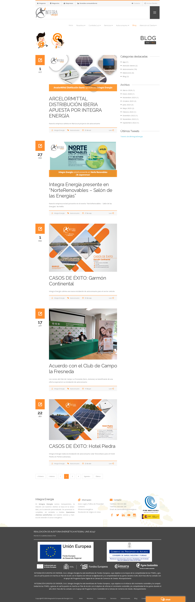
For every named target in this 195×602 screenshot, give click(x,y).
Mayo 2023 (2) (128, 108)
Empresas (69, 3)
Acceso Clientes (151, 3)
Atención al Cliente (147, 25)
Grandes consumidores (88, 3)
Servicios (108, 25)
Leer (110, 130)
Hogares (42, 3)
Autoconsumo (122, 25)
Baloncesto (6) (128, 73)
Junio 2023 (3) (128, 105)
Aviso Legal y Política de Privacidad (90, 504)
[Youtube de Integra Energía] (130, 515)
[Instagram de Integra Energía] (135, 515)
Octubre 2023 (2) (129, 101)
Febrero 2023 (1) (129, 112)
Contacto (136, 3)
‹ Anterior (52, 476)
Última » (98, 476)
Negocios (55, 3)
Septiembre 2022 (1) (131, 123)
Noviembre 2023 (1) (130, 97)
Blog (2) (126, 76)
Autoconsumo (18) (130, 69)
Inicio (71, 25)
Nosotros (80, 25)
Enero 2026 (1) (128, 94)
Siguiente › (87, 476)
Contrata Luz (94, 25)
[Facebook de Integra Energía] (113, 515)
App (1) (125, 62)
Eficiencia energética (85, 509)
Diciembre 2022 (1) (130, 115)
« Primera (40, 476)
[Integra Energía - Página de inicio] (46, 12)
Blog (134, 25)
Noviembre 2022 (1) (130, 119)
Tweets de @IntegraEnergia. (131, 136)
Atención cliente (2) (130, 65)
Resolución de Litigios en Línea (89, 512)
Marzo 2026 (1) (129, 90)
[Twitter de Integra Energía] (118, 515)
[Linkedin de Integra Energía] (124, 515)
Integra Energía (59, 130)
